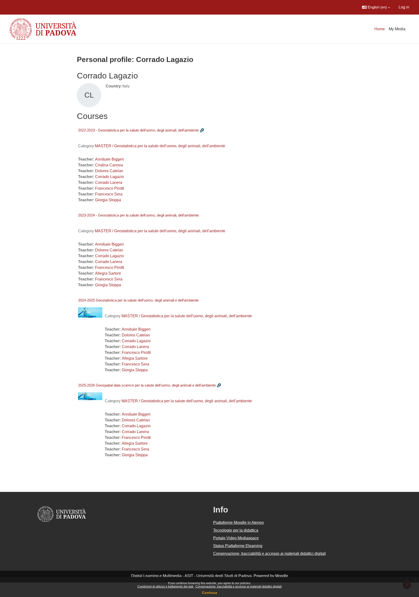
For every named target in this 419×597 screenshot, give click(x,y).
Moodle (281, 576)
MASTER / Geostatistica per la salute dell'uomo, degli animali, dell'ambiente (160, 146)
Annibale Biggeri (109, 159)
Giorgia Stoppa (108, 200)
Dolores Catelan (109, 171)
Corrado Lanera (108, 182)
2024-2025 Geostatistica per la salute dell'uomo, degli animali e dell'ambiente (138, 300)
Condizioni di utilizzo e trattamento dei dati (165, 586)
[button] (376, 7)
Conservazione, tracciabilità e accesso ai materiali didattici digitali (238, 586)
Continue (209, 593)
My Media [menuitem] (397, 29)
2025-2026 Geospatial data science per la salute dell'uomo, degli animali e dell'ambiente (147, 385)
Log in (404, 7)
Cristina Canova (109, 165)
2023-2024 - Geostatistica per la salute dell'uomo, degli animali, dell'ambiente (138, 215)
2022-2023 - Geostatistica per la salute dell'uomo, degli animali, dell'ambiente (138, 130)
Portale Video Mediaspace (236, 538)
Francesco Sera (108, 194)
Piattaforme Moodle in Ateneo (238, 522)
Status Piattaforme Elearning (237, 546)
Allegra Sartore (108, 273)
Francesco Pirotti (109, 188)
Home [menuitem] (379, 29)
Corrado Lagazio (109, 177)
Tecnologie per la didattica (235, 530)
